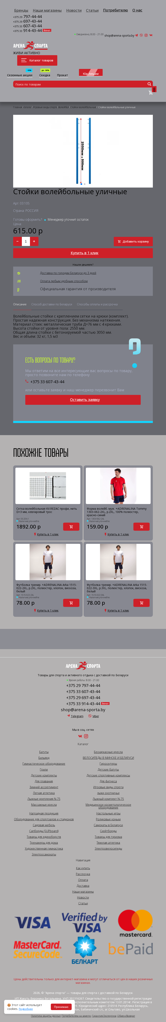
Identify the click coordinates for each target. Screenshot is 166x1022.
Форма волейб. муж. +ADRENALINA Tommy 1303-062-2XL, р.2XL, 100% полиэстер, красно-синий (117, 512)
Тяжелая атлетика (108, 842)
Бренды (21, 10)
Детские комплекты (44, 775)
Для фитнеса (108, 781)
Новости (74, 10)
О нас (137, 10)
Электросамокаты (44, 854)
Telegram (77, 716)
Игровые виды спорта (108, 787)
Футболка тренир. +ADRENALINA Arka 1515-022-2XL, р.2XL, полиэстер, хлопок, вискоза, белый (46, 588)
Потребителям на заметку (76, 1016)
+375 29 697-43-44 (83, 698)
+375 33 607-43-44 (47, 382)
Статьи (92, 10)
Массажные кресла (44, 804)
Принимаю (61, 1006)
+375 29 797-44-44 (83, 685)
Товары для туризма (108, 836)
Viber (96, 716)
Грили (44, 769)
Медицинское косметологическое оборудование (108, 806)
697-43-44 (27, 21)
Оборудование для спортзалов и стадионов (44, 819)
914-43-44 (27, 30)
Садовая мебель (44, 825)
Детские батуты (108, 769)
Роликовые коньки (108, 819)
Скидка (44, 75)
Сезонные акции (19, 75)
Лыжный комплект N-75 (108, 798)
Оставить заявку (85, 399)
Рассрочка (83, 874)
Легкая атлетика (44, 793)
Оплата (83, 880)
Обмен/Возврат (126, 1016)
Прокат (62, 75)
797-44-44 (27, 17)
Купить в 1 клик (84, 252)
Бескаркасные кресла (108, 752)
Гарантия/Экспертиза (104, 1016)
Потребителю (115, 10)
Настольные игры (108, 813)
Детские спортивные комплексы (108, 775)
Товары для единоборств (44, 836)
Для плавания (44, 781)
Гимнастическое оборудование (43, 763)
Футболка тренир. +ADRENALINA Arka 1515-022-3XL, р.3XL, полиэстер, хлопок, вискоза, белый (117, 588)
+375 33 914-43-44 (83, 704)
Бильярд (43, 757)
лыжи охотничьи (108, 793)
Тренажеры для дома (44, 842)
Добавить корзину (136, 241)
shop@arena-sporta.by (119, 35)
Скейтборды (108, 831)
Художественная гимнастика (44, 848)
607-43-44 (27, 26)
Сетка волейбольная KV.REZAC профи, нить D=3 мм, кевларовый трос (46, 510)
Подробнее (26, 1009)
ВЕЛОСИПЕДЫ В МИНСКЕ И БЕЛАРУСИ (108, 757)
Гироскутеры (108, 763)
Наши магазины (47, 10)
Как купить (83, 868)
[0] (151, 93)
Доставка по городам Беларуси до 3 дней (68, 273)
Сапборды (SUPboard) (44, 831)
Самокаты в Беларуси (108, 825)
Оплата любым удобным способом (64, 281)
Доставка (83, 885)
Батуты (44, 752)
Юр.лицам (91, 74)
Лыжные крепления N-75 (44, 798)
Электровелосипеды (108, 848)
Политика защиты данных (46, 1016)
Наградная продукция (43, 813)
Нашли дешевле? (83, 265)
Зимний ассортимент (44, 787)
